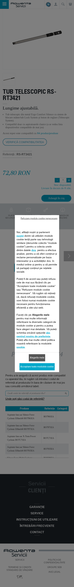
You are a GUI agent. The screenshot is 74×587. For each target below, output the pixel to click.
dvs (33, 250)
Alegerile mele (37, 357)
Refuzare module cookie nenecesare (39, 218)
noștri (20, 235)
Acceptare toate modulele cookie (37, 366)
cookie (21, 346)
